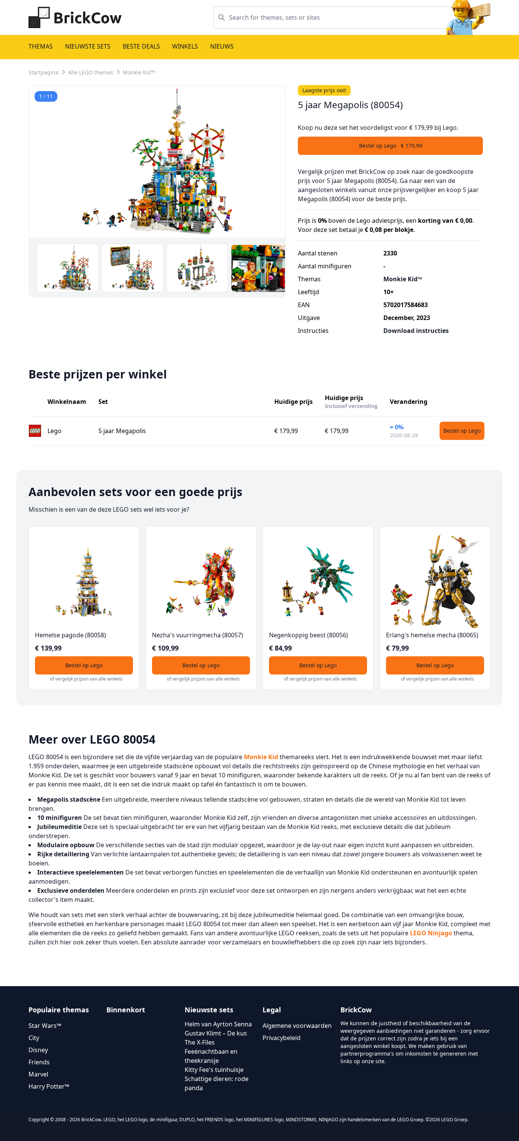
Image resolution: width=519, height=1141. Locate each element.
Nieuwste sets (88, 46)
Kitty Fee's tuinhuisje (214, 1069)
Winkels (185, 46)
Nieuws (222, 46)
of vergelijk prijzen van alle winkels (86, 679)
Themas (40, 46)
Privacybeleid (282, 1038)
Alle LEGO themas (90, 72)
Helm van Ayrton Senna (218, 1024)
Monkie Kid (261, 757)
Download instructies (416, 330)
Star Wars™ (44, 1025)
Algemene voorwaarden (297, 1025)
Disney (38, 1050)
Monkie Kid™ (139, 72)
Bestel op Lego (462, 430)
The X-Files (200, 1042)
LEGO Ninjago (431, 933)
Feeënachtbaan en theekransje (211, 1056)
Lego (54, 431)
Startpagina (43, 72)
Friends (39, 1062)
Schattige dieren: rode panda (216, 1083)
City (33, 1038)
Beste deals (141, 46)
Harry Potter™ (48, 1086)
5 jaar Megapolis (122, 431)
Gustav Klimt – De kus (216, 1033)
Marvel (38, 1074)
